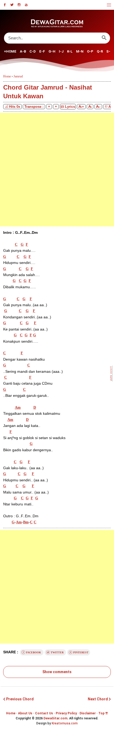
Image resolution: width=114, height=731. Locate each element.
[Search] (104, 38)
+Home (10, 51)
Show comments (57, 672)
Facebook (33, 652)
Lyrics (69, 107)
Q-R (100, 51)
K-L (70, 51)
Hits (14, 107)
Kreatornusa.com (65, 723)
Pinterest (80, 652)
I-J (61, 51)
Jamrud (18, 76)
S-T (109, 51)
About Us (25, 713)
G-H (52, 51)
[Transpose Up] (56, 106)
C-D (32, 51)
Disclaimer (88, 713)
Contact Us (44, 713)
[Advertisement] (57, 169)
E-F (42, 51)
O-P (90, 51)
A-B (23, 51)
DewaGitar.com (55, 718)
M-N (80, 51)
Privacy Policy (66, 713)
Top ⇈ (103, 713)
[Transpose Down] (49, 106)
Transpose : (33, 107)
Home (10, 713)
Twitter (57, 652)
